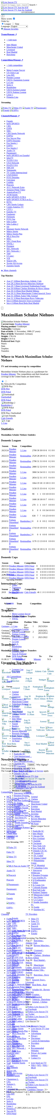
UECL (9, 1086)
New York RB (39, 848)
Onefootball (6, 397)
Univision (16, 977)
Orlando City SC (21, 773)
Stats (3, 346)
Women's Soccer (38, 1026)
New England (39, 838)
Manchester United (20, 701)
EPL (8, 1096)
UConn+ (16, 1053)
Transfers (5, 351)
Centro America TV (20, 1004)
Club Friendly (7, 418)
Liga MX (16, 672)
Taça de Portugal (19, 654)
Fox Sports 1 (17, 940)
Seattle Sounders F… (24, 822)
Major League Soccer (21, 614)
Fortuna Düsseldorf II (13, 527)
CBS (14, 923)
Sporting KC (39, 909)
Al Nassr (16, 741)
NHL (45, 1065)
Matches (10, 574)
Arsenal (15, 692)
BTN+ (15, 999)
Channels (11, 837)
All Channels (12, 1067)
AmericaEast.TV (19, 989)
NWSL (15, 619)
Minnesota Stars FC (23, 815)
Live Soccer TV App (40, 1028)
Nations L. (11, 1084)
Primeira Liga (18, 651)
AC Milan (16, 721)
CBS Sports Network (21, 930)
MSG (14, 1036)
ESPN (14, 925)
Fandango (16, 1011)
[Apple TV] (28, 108)
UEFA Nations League (16, 92)
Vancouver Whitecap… (24, 793)
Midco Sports (18, 1028)
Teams (9, 681)
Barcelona (16, 709)
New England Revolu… (24, 761)
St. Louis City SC (21, 805)
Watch (4, 343)
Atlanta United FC (23, 781)
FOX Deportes (18, 974)
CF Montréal (20, 786)
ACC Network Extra (21, 984)
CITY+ (15, 1006)
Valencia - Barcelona (41, 999)
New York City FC (22, 768)
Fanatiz (15, 918)
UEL (9, 1082)
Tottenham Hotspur (20, 704)
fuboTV (15, 955)
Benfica (15, 726)
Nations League (19, 634)
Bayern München (19, 731)
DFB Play (5, 389)
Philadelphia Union (23, 783)
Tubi (14, 1050)
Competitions (7, 60)
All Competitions (14, 676)
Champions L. (13, 1079)
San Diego (38, 897)
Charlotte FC (19, 764)
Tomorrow (16, 587)
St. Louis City (39, 885)
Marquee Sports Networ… (23, 1026)
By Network (6, 384)
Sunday (15, 592)
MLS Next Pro (18, 1033)
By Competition (19, 384)
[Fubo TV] (6, 108)
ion (13, 1023)
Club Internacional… (23, 756)
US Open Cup (18, 616)
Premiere (16, 1043)
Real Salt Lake (20, 810)
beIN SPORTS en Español (18, 155)
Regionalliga (25, 456)
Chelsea (15, 694)
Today (14, 585)
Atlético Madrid (19, 714)
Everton (15, 706)
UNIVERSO (17, 972)
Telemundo (17, 967)
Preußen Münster (22, 324)
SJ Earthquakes (39, 880)
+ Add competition (15, 65)
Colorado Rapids (21, 808)
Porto (14, 728)
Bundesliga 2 (6, 405)
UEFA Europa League (16, 90)
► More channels (8, 270)
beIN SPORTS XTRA (22, 994)
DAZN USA (17, 962)
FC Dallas (18, 803)
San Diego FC (21, 817)
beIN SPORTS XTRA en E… (25, 997)
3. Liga (4, 423)
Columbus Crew (41, 868)
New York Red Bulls (23, 771)
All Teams (11, 832)
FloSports (16, 1014)
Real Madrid (17, 711)
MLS (9, 1091)
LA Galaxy (19, 820)
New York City (39, 846)
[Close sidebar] (2, 308)
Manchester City (19, 699)
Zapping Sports (18, 1063)
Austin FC (19, 825)
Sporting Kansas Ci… (24, 827)
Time (16, 24)
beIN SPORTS (18, 921)
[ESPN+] (14, 110)
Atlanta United (40, 858)
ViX (14, 1055)
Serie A (15, 644)
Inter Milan (16, 719)
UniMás (15, 979)
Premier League (19, 639)
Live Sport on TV (38, 1063)
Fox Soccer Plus (19, 935)
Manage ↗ (12, 34)
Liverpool (16, 697)
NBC (14, 928)
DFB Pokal (17, 656)
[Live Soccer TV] (9, 2)
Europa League (18, 632)
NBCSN (15, 965)
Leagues (10, 603)
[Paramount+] (40, 108)
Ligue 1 (15, 649)
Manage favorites (10, 29)
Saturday (16, 590)
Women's (10, 1074)
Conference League (20, 637)
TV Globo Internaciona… (23, 970)
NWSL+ (15, 1041)
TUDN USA (17, 957)
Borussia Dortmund (20, 733)
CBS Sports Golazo (20, 1001)
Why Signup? (42, 765)
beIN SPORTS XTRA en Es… (20, 199)
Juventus (15, 716)
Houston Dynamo (21, 795)
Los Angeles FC (21, 798)
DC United (19, 778)
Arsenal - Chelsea (39, 1002)
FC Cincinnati (20, 766)
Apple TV (16, 948)
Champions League (20, 629)
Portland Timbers (21, 813)
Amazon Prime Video (21, 987)
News (9, 1072)
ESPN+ (15, 943)
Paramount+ (17, 950)
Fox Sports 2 (17, 945)
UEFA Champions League (18, 80)
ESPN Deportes (19, 938)
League (7, 24)
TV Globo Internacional (17, 172)
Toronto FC (20, 776)
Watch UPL (17, 1058)
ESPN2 (15, 933)
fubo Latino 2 (18, 1021)
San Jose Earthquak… (23, 800)
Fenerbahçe (17, 738)
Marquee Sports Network (17, 229)
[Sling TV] (17, 108)
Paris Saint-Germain (20, 736)
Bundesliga (17, 646)
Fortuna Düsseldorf (13, 521)
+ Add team (12, 40)
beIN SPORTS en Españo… (24, 952)
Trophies (5, 348)
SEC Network (18, 1046)
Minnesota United (41, 895)
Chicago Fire (19, 759)
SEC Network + (19, 1048)
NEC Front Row (19, 1038)
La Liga (15, 641)
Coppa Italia (17, 659)
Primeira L (11, 1108)
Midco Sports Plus (20, 1031)
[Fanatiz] (5, 110)
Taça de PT (11, 1111)
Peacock (15, 982)
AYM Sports (17, 992)
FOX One (16, 1016)
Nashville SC (19, 754)
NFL (39, 1065)
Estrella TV (17, 1009)
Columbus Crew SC (23, 788)
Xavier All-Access (20, 1060)
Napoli (15, 724)
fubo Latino (17, 1019)
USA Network (18, 960)
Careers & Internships (40, 1041)
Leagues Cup (17, 669)
